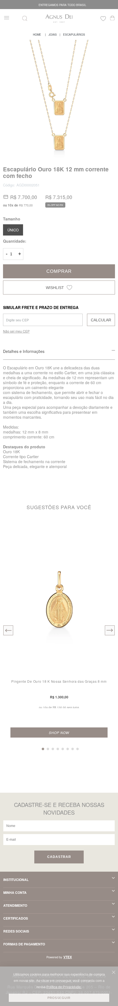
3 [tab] (53, 749)
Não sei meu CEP (16, 331)
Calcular (101, 320)
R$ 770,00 (26, 205)
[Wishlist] (103, 19)
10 (10, 205)
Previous (8, 630)
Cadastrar (59, 857)
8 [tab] (77, 749)
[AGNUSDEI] (37, 34)
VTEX (67, 956)
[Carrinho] (112, 17)
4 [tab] (58, 749)
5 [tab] (62, 749)
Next (110, 630)
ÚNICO (13, 230)
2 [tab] (48, 749)
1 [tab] (43, 749)
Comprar (59, 271)
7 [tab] (72, 749)
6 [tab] (67, 749)
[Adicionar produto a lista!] (106, 530)
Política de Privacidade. (64, 987)
